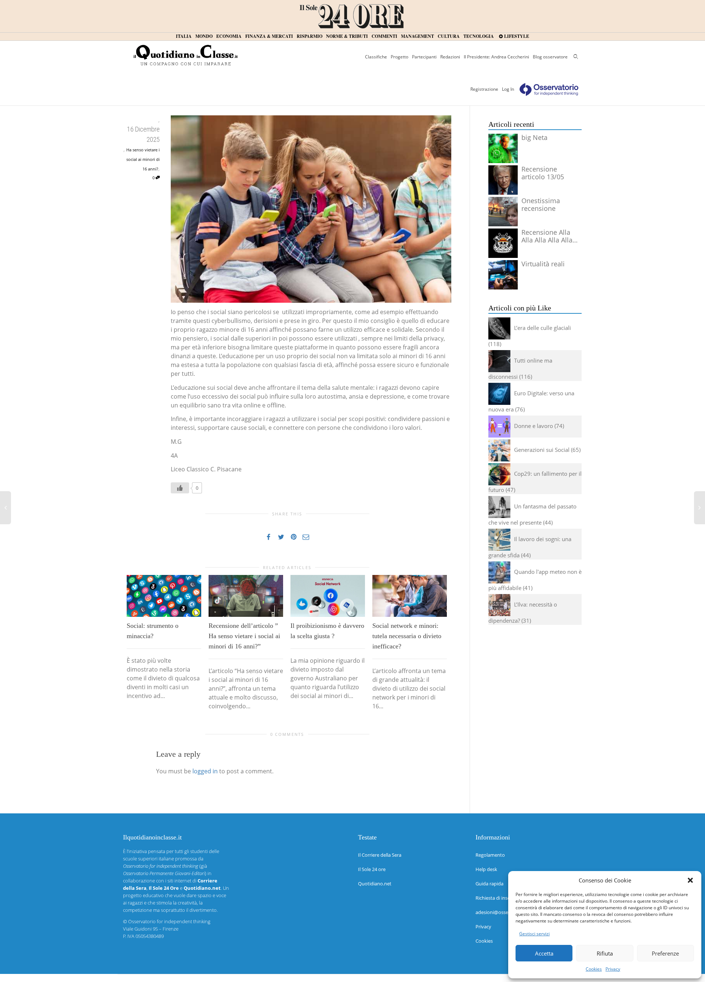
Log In (508, 89)
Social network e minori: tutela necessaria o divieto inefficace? (406, 636)
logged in (205, 771)
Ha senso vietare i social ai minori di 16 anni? (143, 159)
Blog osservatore (550, 57)
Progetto (399, 57)
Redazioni (450, 57)
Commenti (384, 36)
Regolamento (490, 855)
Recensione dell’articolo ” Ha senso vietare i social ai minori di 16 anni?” (244, 636)
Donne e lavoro (533, 425)
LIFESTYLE (516, 36)
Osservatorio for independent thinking (169, 921)
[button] (690, 880)
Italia (184, 36)
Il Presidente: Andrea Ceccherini (496, 57)
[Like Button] (180, 487)
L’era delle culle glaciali (542, 327)
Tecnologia (478, 36)
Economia (229, 36)
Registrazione (484, 89)
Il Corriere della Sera (379, 855)
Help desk (486, 869)
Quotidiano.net (374, 883)
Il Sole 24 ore (372, 869)
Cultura (449, 36)
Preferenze (665, 953)
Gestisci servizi (534, 934)
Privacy (612, 969)
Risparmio (309, 36)
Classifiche (376, 57)
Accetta (544, 953)
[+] (164, 596)
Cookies (594, 969)
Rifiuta (605, 953)
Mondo (204, 36)
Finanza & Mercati (269, 36)
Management (417, 36)
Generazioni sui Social (542, 449)
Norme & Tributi (347, 36)
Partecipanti (424, 57)
